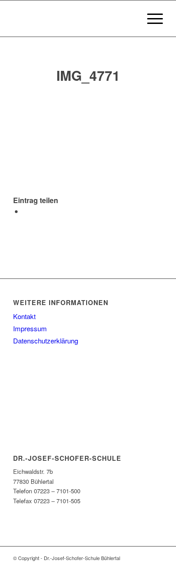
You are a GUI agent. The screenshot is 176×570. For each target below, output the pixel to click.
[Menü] (150, 18)
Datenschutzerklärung (45, 340)
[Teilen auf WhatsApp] (25, 211)
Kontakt (24, 316)
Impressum (30, 328)
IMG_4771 (88, 75)
